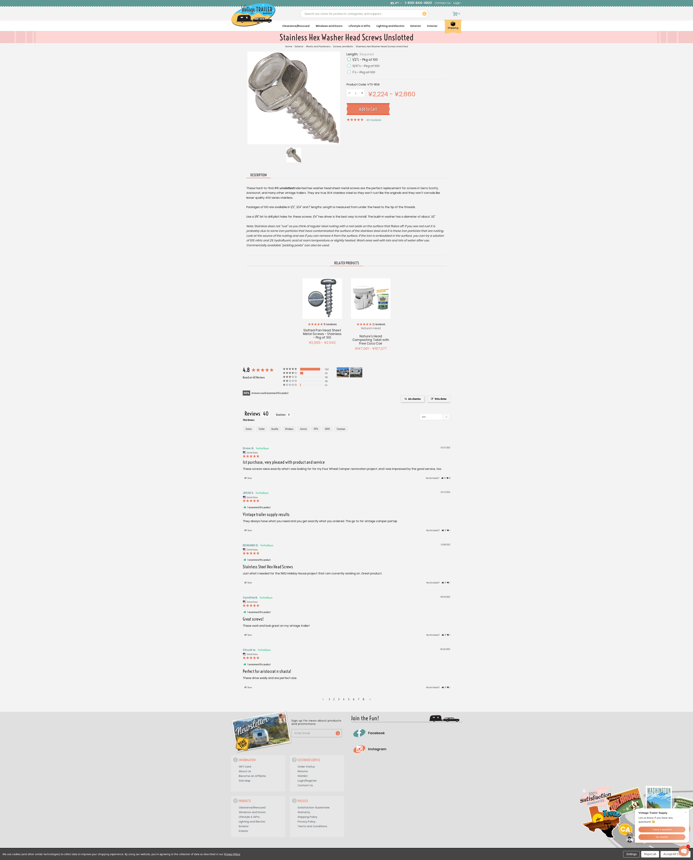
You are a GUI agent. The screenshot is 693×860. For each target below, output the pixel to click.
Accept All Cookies (675, 854)
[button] (443, 478)
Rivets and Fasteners (318, 46)
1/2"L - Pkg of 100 (365, 59)
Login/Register (307, 780)
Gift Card (245, 766)
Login (457, 3)
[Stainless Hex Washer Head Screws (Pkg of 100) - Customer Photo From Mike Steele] (356, 372)
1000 (327, 429)
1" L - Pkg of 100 (363, 72)
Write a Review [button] (440, 398)
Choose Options (322, 298)
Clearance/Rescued (296, 26)
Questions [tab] (281, 414)
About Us (245, 771)
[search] (424, 14)
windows (289, 429)
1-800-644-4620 (418, 3)
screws (249, 429)
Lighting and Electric (390, 26)
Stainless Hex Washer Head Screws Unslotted (382, 46)
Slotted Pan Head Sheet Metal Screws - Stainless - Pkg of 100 (322, 334)
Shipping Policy (307, 817)
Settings (631, 854)
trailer (262, 429)
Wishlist (303, 776)
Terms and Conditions (312, 826)
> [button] (370, 699)
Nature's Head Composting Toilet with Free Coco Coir (370, 340)
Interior (432, 26)
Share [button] (249, 478)
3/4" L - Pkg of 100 (366, 66)
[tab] (346, 263)
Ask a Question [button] (414, 398)
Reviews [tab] (252, 413)
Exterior (415, 26)
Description (258, 175)
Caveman (341, 429)
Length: (360, 54)
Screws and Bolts (343, 46)
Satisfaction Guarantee (314, 807)
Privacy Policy (306, 821)
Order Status (306, 766)
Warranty (304, 812)
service (303, 429)
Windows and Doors (329, 26)
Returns (303, 771)
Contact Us (443, 3)
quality (274, 429)
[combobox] (364, 14)
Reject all (650, 854)
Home (288, 46)
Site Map (244, 780)
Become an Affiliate (252, 776)
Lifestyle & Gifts (359, 26)
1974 (316, 429)
